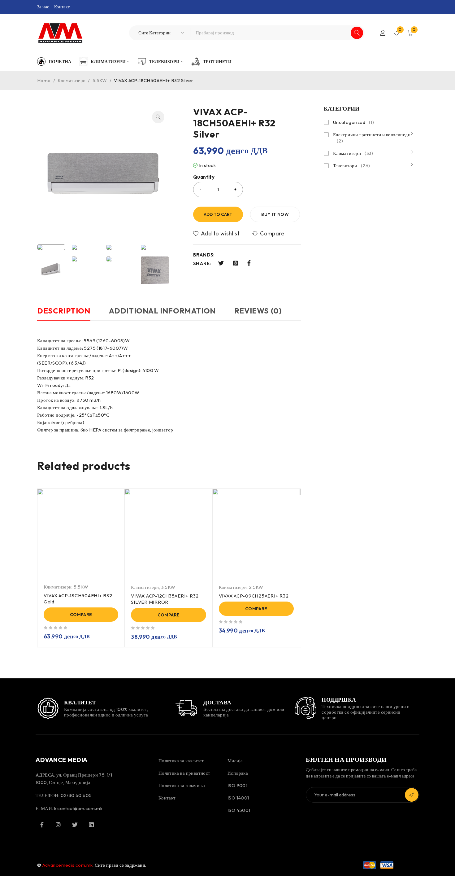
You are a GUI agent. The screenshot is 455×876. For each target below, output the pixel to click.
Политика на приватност (184, 773)
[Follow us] (75, 824)
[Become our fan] (42, 824)
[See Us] (58, 824)
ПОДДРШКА (339, 699)
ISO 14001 (238, 798)
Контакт (62, 7)
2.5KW (256, 587)
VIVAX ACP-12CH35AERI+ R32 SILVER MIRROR (165, 599)
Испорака (238, 773)
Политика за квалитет (181, 761)
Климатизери (71, 80)
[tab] (63, 314)
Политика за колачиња (181, 785)
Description (63, 310)
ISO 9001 (237, 785)
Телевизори (351, 166)
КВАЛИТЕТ (80, 702)
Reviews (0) (258, 310)
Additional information (162, 310)
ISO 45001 (239, 810)
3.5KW (168, 587)
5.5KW (100, 80)
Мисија (235, 761)
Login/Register (383, 33)
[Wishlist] (216, 233)
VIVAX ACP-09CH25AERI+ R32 (254, 596)
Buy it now (275, 214)
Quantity (203, 177)
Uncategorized (353, 122)
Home (44, 80)
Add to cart (218, 214)
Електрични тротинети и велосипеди (371, 138)
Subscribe (411, 795)
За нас (43, 7)
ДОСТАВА (217, 702)
